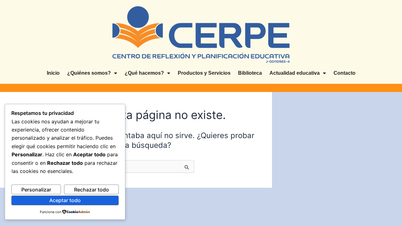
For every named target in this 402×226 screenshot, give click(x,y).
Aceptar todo (65, 200)
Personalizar (36, 189)
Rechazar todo (91, 189)
